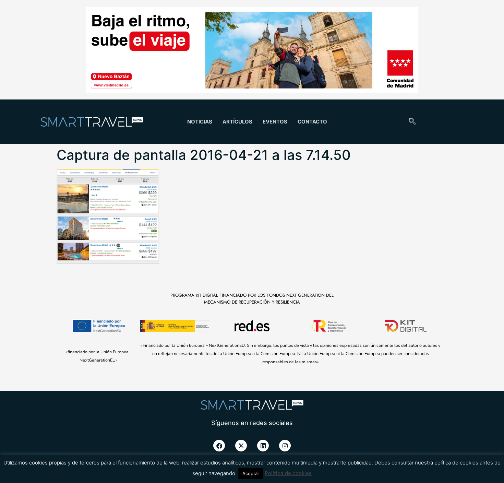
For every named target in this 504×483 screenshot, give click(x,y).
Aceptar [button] (250, 473)
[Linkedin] (263, 445)
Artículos (237, 121)
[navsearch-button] (412, 122)
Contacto (312, 121)
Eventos (275, 121)
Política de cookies (288, 473)
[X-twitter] (241, 445)
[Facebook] (219, 445)
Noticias (199, 121)
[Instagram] (285, 445)
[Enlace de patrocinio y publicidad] (252, 51)
